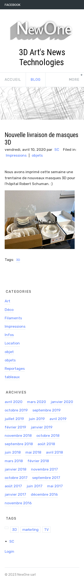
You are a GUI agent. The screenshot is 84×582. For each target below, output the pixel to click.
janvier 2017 (15, 494)
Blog (36, 79)
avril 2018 (54, 452)
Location (12, 343)
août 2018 (46, 444)
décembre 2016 (44, 494)
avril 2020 (13, 402)
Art (7, 301)
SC (56, 149)
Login (9, 551)
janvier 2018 (15, 469)
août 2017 (13, 486)
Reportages (15, 368)
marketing (30, 530)
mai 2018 (33, 452)
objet (9, 352)
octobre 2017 (16, 477)
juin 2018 (13, 452)
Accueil (13, 79)
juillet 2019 (14, 419)
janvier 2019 (41, 427)
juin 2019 (37, 419)
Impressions (16, 155)
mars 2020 (36, 402)
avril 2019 (57, 419)
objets (37, 155)
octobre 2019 (16, 410)
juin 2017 (34, 486)
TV (46, 530)
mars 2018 (14, 461)
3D (18, 260)
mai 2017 (55, 486)
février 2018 (38, 461)
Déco (9, 309)
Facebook (13, 5)
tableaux (12, 377)
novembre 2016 (18, 503)
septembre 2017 (46, 477)
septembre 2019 (46, 410)
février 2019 (15, 427)
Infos (9, 335)
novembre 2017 (44, 469)
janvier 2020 (62, 402)
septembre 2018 (19, 444)
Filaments (13, 318)
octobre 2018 (48, 435)
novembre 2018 (18, 435)
